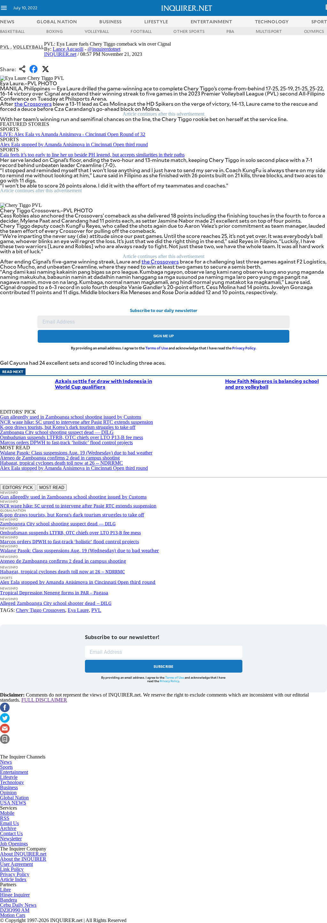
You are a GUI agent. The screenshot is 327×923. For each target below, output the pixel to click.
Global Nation (14, 797)
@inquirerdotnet (103, 49)
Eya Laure (78, 610)
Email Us (9, 823)
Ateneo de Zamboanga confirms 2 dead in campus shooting (60, 458)
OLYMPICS (314, 31)
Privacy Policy (243, 348)
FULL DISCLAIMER (44, 700)
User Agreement (16, 864)
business (110, 22)
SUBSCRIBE (164, 666)
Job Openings (14, 843)
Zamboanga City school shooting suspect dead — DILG (57, 432)
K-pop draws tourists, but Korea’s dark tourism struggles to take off (67, 427)
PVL (5, 47)
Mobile (7, 813)
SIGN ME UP (163, 336)
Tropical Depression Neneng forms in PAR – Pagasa (54, 593)
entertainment (211, 22)
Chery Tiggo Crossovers (40, 610)
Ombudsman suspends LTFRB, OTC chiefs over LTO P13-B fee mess (71, 437)
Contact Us (11, 833)
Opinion (8, 792)
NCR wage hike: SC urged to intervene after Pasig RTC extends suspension (76, 422)
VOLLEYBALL (97, 31)
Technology (12, 782)
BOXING (54, 31)
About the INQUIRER (23, 859)
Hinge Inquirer (15, 894)
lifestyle (156, 22)
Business (9, 787)
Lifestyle (9, 777)
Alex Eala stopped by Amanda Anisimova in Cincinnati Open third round (74, 144)
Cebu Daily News (18, 905)
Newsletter (11, 838)
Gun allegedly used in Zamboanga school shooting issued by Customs (70, 417)
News (7, 22)
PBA (230, 31)
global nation (57, 22)
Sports (6, 767)
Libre (5, 889)
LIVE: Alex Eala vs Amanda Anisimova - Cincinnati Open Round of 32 (72, 134)
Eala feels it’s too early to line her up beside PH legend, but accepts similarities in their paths (92, 154)
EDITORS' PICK (18, 487)
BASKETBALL (12, 31)
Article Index (13, 879)
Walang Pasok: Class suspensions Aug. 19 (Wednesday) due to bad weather (76, 452)
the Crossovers (33, 103)
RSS (4, 818)
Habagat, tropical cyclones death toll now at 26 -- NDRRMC (61, 463)
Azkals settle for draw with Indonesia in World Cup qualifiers (103, 384)
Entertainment (14, 772)
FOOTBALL (141, 31)
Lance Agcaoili (68, 49)
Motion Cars (12, 915)
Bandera (8, 900)
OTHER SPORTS (189, 31)
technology (272, 22)
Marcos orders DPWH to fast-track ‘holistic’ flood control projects (66, 442)
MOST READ (51, 487)
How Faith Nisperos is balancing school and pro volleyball (272, 384)
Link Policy (12, 869)
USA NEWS (13, 802)
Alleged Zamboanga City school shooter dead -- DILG (55, 603)
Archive (8, 828)
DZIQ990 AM (14, 910)
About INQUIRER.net (23, 854)
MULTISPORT (269, 31)
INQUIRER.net (60, 54)
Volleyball (28, 47)
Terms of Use (156, 348)
